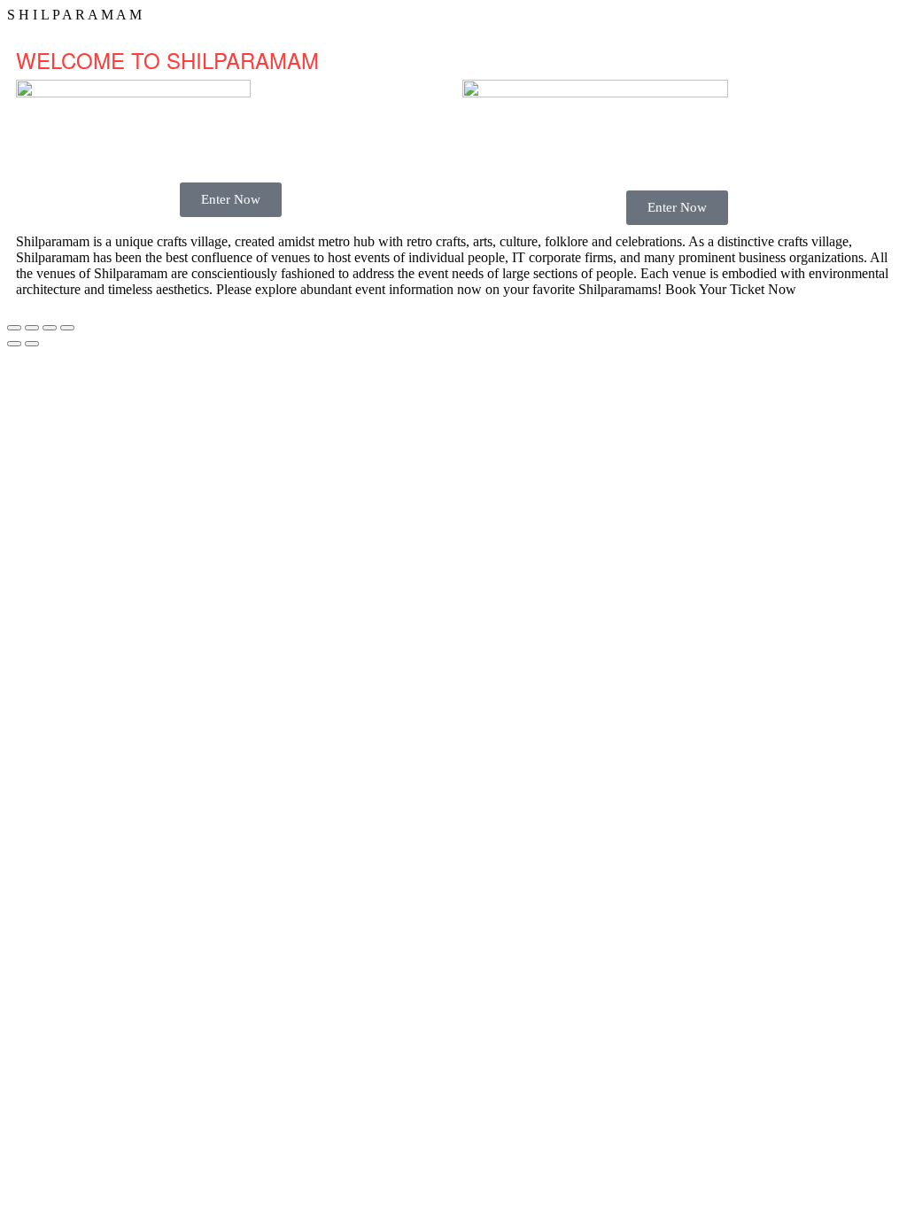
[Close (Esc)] (67, 327)
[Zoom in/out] (14, 327)
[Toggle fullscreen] (32, 327)
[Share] (50, 327)
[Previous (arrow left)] (14, 343)
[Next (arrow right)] (32, 343)
